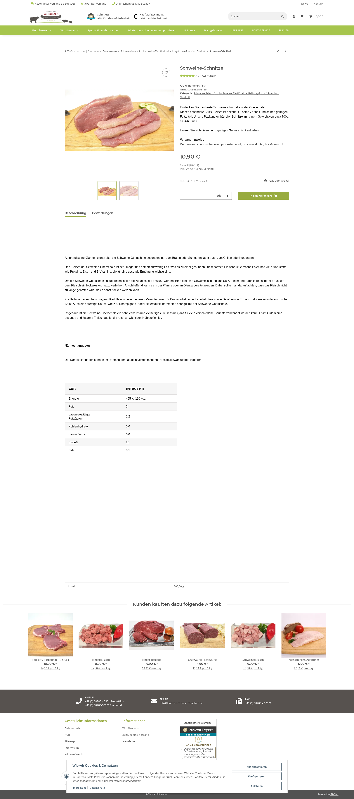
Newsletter (129, 741)
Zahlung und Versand (135, 734)
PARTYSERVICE (261, 30)
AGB (67, 734)
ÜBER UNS (237, 30)
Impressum (79, 787)
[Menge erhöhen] (227, 196)
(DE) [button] (208, 181)
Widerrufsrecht (74, 754)
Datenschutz (97, 787)
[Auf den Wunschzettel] (166, 72)
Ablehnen (257, 786)
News (304, 3)
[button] (294, 16)
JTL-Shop (334, 794)
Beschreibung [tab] (75, 213)
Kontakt (318, 3)
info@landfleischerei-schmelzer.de (181, 703)
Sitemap (70, 741)
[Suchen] (282, 16)
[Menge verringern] (184, 196)
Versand (209, 169)
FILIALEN (284, 30)
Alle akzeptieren (257, 766)
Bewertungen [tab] (102, 213)
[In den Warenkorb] (68, 63)
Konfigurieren (256, 776)
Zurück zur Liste (76, 51)
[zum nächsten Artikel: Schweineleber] (285, 51)
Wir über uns (130, 728)
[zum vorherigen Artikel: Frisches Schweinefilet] (278, 51)
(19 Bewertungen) (206, 76)
